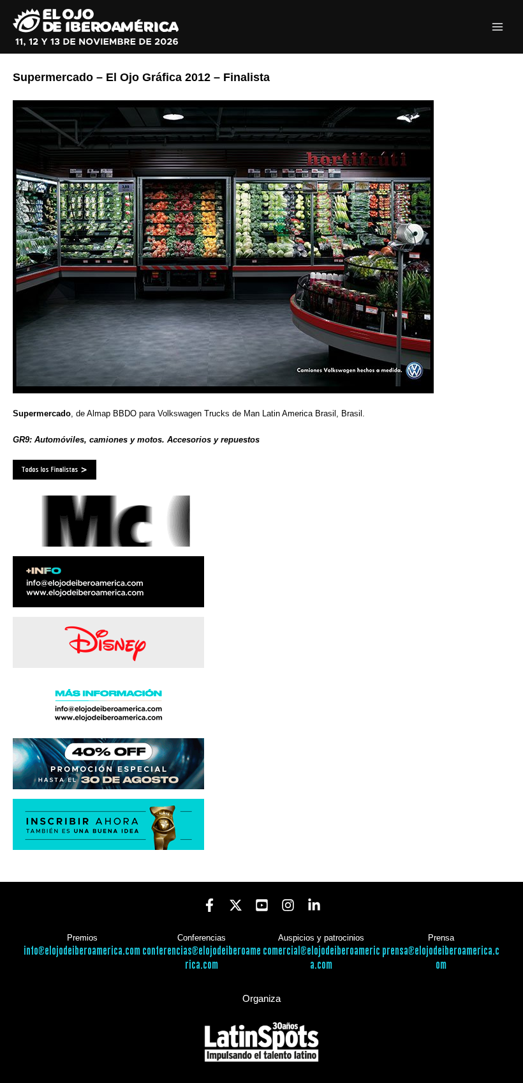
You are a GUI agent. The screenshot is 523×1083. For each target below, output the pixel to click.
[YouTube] (262, 905)
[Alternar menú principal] (497, 27)
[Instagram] (288, 905)
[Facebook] (209, 905)
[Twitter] (235, 905)
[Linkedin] (314, 905)
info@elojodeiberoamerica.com (82, 951)
